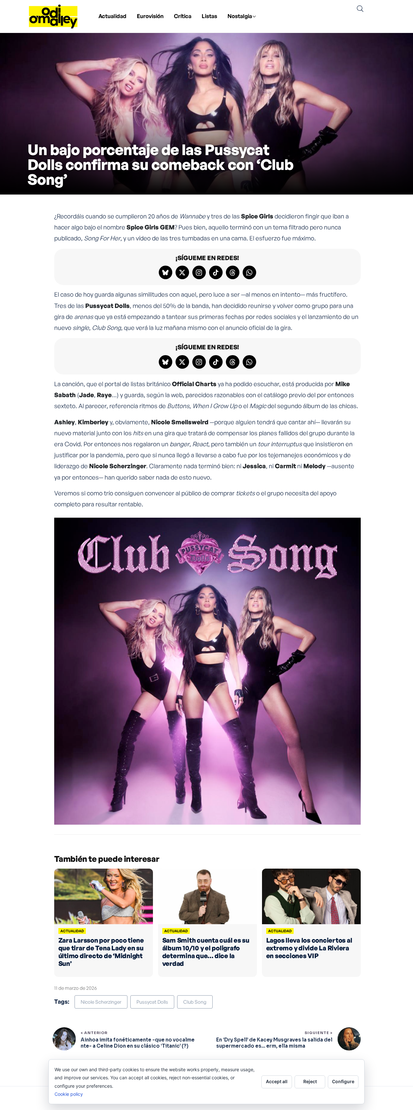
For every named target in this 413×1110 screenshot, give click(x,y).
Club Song (194, 1002)
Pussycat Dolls (152, 1002)
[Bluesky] (165, 272)
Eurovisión (150, 16)
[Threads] (232, 272)
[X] (182, 272)
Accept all (276, 1081)
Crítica (182, 16)
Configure (343, 1081)
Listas (209, 16)
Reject (310, 1081)
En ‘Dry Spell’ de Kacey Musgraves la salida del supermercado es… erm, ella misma (274, 1043)
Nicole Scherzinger (101, 1002)
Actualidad (112, 16)
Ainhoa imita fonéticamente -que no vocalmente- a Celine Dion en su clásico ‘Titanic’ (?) (138, 1043)
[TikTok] (216, 272)
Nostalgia (239, 16)
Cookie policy (69, 1094)
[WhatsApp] (249, 272)
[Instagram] (199, 272)
